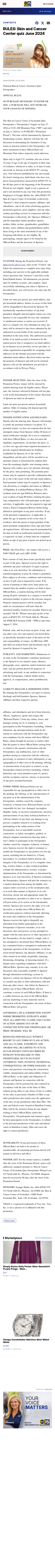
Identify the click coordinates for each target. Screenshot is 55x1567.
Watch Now (47, 4)
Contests (9, 22)
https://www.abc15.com (14, 264)
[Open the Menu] (4, 4)
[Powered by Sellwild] (48, 1389)
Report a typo (9, 1221)
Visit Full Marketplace (43, 1238)
